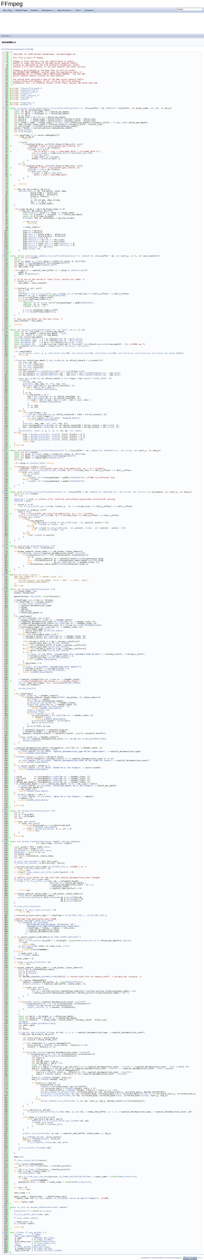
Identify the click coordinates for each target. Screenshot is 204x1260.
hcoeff (38, 721)
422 (5, 811)
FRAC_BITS (62, 153)
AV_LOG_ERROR (53, 418)
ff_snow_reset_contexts (30, 604)
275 (5, 546)
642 (5, 1207)
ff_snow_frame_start (35, 910)
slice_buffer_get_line (50, 294)
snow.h (24, 99)
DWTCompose (24, 1023)
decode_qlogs (29, 546)
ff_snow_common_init (44, 1243)
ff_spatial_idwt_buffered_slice (44, 1112)
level (64, 330)
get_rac (53, 360)
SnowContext (73, 108)
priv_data (46, 850)
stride (128, 450)
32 (5, 108)
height (28, 132)
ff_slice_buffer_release (40, 1142)
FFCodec (20, 1232)
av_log (30, 418)
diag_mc (34, 703)
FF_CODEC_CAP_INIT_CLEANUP (48, 1250)
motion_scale (36, 238)
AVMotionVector (30, 213)
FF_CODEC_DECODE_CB (24, 1247)
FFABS (50, 373)
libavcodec (5, 36)
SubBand (86, 256)
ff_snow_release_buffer (26, 1160)
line (42, 148)
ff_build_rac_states (24, 863)
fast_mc (26, 897)
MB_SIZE (37, 117)
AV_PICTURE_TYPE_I (57, 867)
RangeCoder (19, 852)
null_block (76, 339)
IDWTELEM (110, 108)
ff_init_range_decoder (25, 861)
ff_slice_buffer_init (37, 881)
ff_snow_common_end (24, 1218)
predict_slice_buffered (54, 108)
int (43, 303)
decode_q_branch (30, 330)
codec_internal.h (29, 96)
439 (5, 841)
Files (78, 10)
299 (5, 589)
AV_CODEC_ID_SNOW (43, 1240)
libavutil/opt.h (29, 92)
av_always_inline (26, 108)
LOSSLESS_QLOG (78, 270)
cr (24, 368)
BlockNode (28, 218)
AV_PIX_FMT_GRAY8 (53, 631)
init (17, 1243)
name (19, 1234)
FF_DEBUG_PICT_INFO (42, 921)
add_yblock (24, 191)
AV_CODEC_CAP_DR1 (43, 1249)
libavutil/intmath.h (31, 88)
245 (5, 492)
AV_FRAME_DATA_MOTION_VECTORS (75, 1177)
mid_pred (65, 523)
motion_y (34, 241)
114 (5, 256)
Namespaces (47, 10)
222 (5, 450)
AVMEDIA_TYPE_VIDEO (44, 1238)
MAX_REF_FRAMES (72, 683)
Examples (89, 10)
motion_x (34, 240)
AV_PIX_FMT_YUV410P (58, 650)
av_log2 (41, 371)
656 (5, 1232)
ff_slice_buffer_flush (30, 1148)
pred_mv (27, 384)
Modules (34, 10)
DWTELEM (71, 982)
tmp (34, 591)
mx (47, 240)
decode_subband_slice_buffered (47, 256)
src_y (32, 245)
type (34, 222)
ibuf (118, 1094)
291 (5, 575)
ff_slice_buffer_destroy (27, 879)
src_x (32, 243)
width (28, 130)
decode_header (29, 589)
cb (24, 366)
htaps (34, 699)
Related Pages (21, 10)
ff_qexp (29, 263)
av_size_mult (31, 941)
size (40, 849)
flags (32, 249)
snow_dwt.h (26, 97)
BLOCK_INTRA (175, 353)
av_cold (21, 1207)
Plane (17, 110)
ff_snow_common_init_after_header (42, 872)
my (47, 241)
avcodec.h (26, 94)
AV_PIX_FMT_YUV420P (58, 643)
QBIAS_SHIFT (50, 265)
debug (28, 921)
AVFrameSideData (26, 1173)
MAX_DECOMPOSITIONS (91, 625)
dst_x (32, 234)
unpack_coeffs (34, 1007)
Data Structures (64, 10)
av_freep (22, 955)
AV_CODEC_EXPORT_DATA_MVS (64, 937)
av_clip (36, 261)
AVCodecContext (44, 841)
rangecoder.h (27, 103)
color (63, 353)
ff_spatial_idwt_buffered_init (34, 1032)
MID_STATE (36, 596)
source (33, 247)
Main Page (7, 10)
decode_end (36, 1207)
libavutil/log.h (29, 90)
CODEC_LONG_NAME (22, 1236)
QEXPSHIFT (33, 274)
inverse (141, 492)
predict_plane (30, 984)
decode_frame (28, 841)
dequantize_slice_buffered (37, 450)
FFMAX (47, 1045)
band (47, 1005)
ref (50, 247)
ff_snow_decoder (33, 1232)
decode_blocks (29, 811)
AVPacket (58, 843)
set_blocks (24, 353)
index (28, 335)
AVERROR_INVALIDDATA (45, 389)
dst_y (32, 236)
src (116, 450)
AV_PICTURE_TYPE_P (96, 915)
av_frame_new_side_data (36, 1177)
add (156, 108)
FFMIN (50, 144)
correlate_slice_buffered (36, 492)
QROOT (78, 261)
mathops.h (26, 105)
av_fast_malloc (26, 946)
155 (5, 330)
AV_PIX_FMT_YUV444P (58, 647)
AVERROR (34, 950)
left (35, 339)
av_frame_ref (31, 1166)
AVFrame (66, 841)
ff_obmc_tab (61, 123)
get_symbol (34, 386)
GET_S (21, 618)
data (47, 847)
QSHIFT (64, 263)
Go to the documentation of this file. (18, 49)
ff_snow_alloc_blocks (25, 906)
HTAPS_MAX (57, 706)
